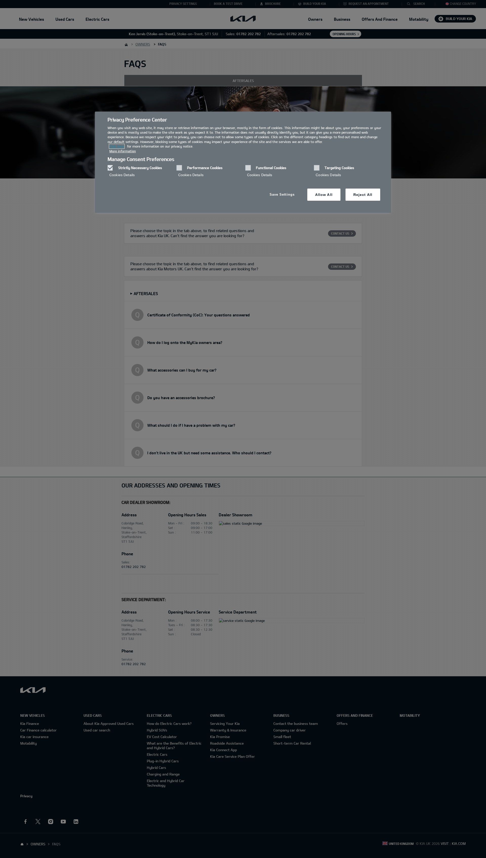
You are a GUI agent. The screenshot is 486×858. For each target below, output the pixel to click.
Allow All (324, 195)
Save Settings (282, 194)
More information (122, 151)
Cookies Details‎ (122, 175)
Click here (116, 146)
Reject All (362, 195)
